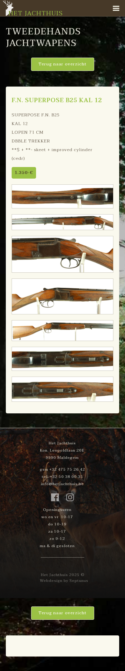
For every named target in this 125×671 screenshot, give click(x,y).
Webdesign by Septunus (64, 581)
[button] (116, 8)
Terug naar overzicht (63, 64)
